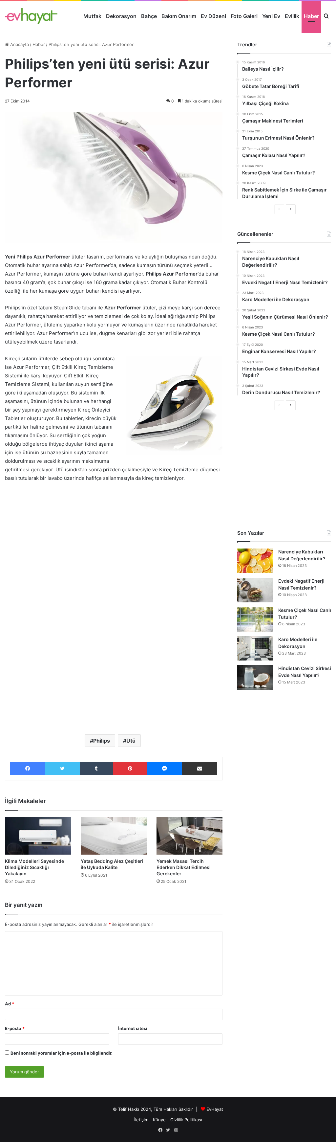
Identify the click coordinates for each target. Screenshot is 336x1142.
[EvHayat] (31, 16)
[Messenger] (164, 768)
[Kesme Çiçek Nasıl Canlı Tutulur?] (255, 619)
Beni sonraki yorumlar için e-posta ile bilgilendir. (61, 1053)
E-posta (15, 1028)
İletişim (141, 1119)
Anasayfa (19, 44)
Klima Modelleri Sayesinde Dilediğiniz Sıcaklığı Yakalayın (34, 867)
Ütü (131, 740)
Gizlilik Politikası (186, 1119)
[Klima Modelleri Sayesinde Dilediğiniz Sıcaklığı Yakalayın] (38, 835)
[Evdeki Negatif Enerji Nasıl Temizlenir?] (255, 590)
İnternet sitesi (132, 1028)
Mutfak (92, 16)
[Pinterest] (130, 768)
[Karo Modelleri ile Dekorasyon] (255, 648)
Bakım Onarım (178, 16)
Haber (311, 16)
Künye (159, 1119)
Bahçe (149, 16)
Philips (101, 740)
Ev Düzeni (213, 16)
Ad (9, 1003)
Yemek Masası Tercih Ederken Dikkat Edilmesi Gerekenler (184, 867)
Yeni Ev (271, 16)
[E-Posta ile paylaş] (199, 768)
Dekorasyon (121, 16)
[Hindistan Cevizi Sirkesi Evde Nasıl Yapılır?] (255, 677)
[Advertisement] (113, 537)
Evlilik (292, 16)
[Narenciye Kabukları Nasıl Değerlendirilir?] (255, 561)
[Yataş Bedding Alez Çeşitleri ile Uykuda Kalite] (114, 835)
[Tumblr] (96, 768)
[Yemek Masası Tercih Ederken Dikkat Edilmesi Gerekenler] (189, 835)
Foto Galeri (244, 16)
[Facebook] (27, 768)
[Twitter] (62, 768)
